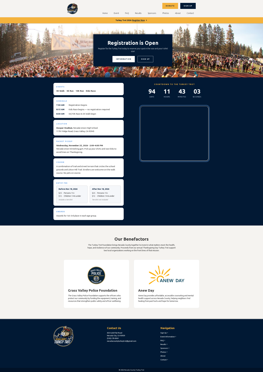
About (178, 13)
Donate (170, 6)
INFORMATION (123, 59)
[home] (72, 8)
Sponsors (152, 13)
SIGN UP (188, 6)
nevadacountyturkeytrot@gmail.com (121, 341)
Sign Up (164, 333)
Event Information (168, 337)
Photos (165, 13)
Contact (190, 13)
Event (116, 13)
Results (138, 13)
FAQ (127, 13)
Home (105, 13)
